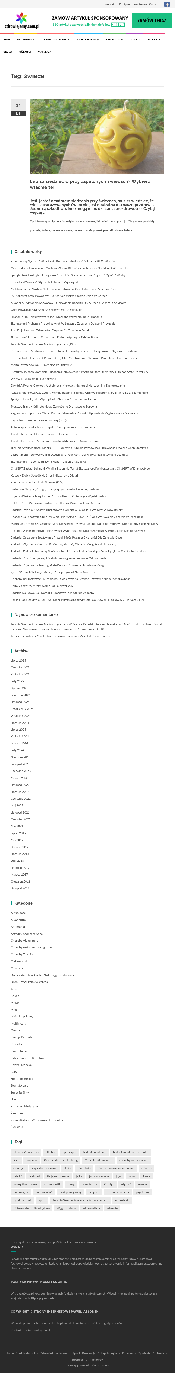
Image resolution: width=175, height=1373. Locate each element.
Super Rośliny (20, 1092)
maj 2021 (17, 826)
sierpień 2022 (20, 791)
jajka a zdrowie (99, 1176)
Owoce (15, 1030)
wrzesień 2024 (21, 715)
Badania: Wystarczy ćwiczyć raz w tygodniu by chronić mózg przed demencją (63, 544)
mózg (71, 1184)
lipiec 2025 (18, 660)
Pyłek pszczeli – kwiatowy (28, 1058)
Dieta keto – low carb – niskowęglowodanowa (42, 975)
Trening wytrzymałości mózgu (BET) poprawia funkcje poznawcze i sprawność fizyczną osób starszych (79, 447)
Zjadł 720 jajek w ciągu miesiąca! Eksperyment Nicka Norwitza (53, 572)
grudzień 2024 (20, 695)
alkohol (50, 1152)
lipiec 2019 (18, 833)
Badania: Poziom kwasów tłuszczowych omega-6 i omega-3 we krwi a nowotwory (67, 510)
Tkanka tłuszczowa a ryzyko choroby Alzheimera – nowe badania (55, 441)
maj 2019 (17, 840)
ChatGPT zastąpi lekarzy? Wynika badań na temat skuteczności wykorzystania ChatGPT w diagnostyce (80, 468)
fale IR (17, 1176)
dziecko (146, 1168)
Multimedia (18, 1023)
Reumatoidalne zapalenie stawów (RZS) (37, 482)
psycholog (142, 1192)
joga (118, 1176)
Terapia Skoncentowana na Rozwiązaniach (80, 1200)
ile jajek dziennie (58, 1176)
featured (34, 1176)
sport (42, 1200)
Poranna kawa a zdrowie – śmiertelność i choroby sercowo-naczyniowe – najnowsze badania (74, 351)
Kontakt (109, 4)
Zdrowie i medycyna (53, 39)
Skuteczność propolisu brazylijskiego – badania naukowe (48, 461)
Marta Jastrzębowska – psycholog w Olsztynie (41, 365)
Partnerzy (44, 51)
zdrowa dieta (91, 1208)
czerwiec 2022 (21, 798)
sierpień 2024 (20, 722)
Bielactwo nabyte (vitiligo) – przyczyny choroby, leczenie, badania (55, 489)
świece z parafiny (84, 230)
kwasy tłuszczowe (25, 1184)
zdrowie (112, 1208)
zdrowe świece (123, 230)
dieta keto (84, 1168)
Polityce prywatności (41, 1298)
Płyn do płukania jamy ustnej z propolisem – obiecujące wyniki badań (58, 496)
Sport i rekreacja (22, 1078)
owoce (142, 1184)
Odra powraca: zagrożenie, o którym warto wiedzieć (46, 309)
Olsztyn (109, 1184)
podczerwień (43, 1192)
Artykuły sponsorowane (80, 221)
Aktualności (25, 39)
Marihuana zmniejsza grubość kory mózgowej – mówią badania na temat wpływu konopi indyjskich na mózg (84, 523)
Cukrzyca (17, 968)
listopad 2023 (20, 764)
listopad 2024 (20, 702)
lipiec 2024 (18, 729)
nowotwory (89, 1184)
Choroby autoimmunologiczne (31, 947)
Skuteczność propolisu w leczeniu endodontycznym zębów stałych (55, 337)
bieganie (31, 1160)
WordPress (101, 1365)
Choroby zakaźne (22, 954)
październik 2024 (22, 709)
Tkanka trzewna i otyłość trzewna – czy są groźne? (45, 434)
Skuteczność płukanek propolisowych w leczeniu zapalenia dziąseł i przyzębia (63, 323)
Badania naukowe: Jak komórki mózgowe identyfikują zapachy (52, 592)
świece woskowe (61, 230)
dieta (67, 1168)
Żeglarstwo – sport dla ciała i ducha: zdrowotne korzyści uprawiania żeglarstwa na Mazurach (74, 413)
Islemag (72, 1365)
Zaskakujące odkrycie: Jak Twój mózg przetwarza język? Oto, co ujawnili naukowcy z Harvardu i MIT (78, 599)
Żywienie (152, 39)
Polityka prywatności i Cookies (139, 4)
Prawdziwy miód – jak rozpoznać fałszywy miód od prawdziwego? (66, 636)
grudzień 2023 (20, 757)
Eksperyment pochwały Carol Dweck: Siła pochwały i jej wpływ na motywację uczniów (69, 454)
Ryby (14, 1071)
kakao (132, 1176)
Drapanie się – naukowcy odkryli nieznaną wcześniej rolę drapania (56, 316)
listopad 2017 (20, 867)
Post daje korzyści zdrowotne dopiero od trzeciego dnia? (50, 330)
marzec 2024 (19, 743)
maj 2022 (17, 805)
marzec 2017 (19, 874)
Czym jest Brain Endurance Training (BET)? (39, 420)
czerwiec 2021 (21, 819)
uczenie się (122, 1200)
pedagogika (20, 1192)
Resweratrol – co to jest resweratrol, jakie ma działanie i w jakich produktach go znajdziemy (74, 358)
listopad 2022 (20, 784)
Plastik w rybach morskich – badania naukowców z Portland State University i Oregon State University (79, 372)
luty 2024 (17, 750)
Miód (14, 1009)
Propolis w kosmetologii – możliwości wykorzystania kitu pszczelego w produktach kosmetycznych (78, 530)
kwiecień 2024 (21, 736)
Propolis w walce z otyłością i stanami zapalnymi (44, 282)
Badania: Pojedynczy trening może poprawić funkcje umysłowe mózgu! (58, 565)
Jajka (14, 989)
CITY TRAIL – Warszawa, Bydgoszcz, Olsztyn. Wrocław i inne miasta (55, 503)
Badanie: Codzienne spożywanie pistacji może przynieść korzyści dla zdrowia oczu (66, 537)
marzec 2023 (19, 778)
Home (6, 39)
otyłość (126, 1184)
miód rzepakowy (22, 1016)
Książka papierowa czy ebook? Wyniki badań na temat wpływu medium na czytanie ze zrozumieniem (79, 392)
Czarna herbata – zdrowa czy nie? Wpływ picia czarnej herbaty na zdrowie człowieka (69, 268)
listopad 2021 (20, 812)
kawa (146, 1176)
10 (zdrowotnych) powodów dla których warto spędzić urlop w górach (59, 296)
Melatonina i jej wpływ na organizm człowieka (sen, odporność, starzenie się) (63, 289)
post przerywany (71, 1192)
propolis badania (118, 1192)
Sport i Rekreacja (88, 39)
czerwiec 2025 (21, 667)
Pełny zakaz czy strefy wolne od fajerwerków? (42, 586)
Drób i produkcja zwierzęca (29, 982)
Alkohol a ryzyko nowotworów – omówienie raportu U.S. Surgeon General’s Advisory (68, 303)
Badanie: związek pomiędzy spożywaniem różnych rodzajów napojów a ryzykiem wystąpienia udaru (79, 551)
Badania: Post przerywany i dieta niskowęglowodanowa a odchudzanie (58, 558)
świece (46, 230)
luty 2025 (17, 681)
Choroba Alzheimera (24, 940)
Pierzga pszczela (21, 1037)
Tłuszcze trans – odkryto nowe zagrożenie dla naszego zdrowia (54, 406)
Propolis (16, 1044)
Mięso (15, 1002)
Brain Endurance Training (61, 1160)
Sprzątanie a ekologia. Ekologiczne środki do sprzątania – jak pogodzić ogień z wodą (68, 275)
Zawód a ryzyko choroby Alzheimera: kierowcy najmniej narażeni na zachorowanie (68, 385)
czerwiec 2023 (21, 771)
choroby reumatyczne (133, 1160)
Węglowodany (66, 1208)
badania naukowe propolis (130, 1152)
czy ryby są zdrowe (44, 1168)
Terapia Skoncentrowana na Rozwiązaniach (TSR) (43, 344)
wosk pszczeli (104, 230)
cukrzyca (19, 1168)
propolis (94, 1192)
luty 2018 (17, 860)
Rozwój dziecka (21, 1065)
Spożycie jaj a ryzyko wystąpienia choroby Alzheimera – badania (54, 399)
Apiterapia (58, 221)
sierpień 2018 (20, 854)
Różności (25, 51)
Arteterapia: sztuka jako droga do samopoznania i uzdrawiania (53, 427)
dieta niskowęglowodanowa (116, 1168)
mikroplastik (52, 1184)
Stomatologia (19, 1085)
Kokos (15, 995)
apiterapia (69, 1152)
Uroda (7, 51)
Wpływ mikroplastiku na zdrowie (33, 378)
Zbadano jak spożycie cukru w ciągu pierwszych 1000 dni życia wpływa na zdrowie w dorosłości (77, 517)
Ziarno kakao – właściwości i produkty (37, 1120)
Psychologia (114, 39)
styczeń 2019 (19, 847)
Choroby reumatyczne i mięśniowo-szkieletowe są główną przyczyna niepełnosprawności (71, 579)
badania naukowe (94, 1152)
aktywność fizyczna (26, 1152)
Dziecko (135, 39)
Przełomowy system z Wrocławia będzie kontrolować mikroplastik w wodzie (63, 261)
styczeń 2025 (19, 688)
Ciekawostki (19, 961)
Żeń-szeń (17, 1113)
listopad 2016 (20, 888)
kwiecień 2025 (21, 674)
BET (16, 1160)
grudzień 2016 (20, 881)
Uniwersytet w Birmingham (31, 1208)
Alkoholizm (18, 920)
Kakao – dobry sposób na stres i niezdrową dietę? (44, 475)
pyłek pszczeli (22, 1200)
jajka (79, 1176)
